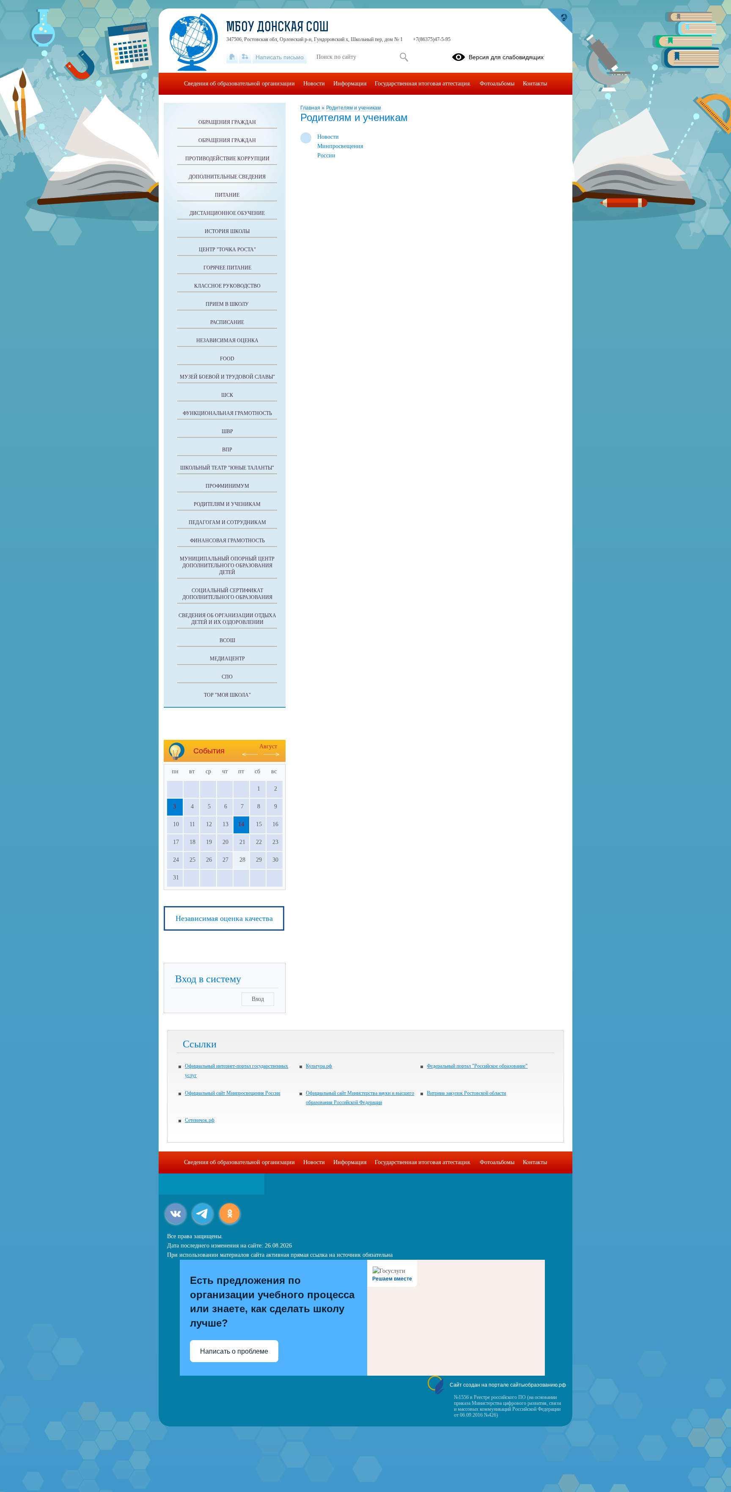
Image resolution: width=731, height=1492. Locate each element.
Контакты (535, 83)
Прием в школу (227, 304)
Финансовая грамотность (227, 541)
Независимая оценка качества (224, 918)
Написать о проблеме (234, 1351)
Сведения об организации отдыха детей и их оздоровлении (227, 619)
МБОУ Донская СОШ (277, 28)
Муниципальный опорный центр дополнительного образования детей (227, 565)
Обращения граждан (227, 122)
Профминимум (227, 486)
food (227, 359)
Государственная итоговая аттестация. (423, 83)
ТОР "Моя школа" (227, 695)
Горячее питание (227, 268)
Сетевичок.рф (199, 1120)
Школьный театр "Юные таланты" (227, 468)
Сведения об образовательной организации (239, 83)
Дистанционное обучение (227, 213)
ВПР (227, 450)
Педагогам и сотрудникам (227, 522)
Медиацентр (227, 659)
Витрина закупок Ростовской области (466, 1093)
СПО (227, 677)
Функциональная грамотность (227, 413)
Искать (403, 57)
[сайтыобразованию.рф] (559, 21)
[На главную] (232, 57)
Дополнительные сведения (227, 177)
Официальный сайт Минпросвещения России (232, 1093)
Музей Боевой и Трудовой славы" (227, 377)
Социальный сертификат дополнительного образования (227, 594)
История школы (227, 231)
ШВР (227, 431)
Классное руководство (227, 286)
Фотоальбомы (497, 83)
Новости (314, 83)
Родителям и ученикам (353, 108)
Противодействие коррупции (227, 159)
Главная (311, 108)
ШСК (227, 395)
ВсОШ (227, 640)
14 (241, 824)
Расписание (227, 322)
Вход (258, 999)
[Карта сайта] (245, 57)
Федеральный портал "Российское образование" (477, 1066)
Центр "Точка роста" (227, 250)
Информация (349, 83)
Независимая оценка (227, 340)
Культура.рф (319, 1066)
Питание (227, 195)
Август (268, 746)
